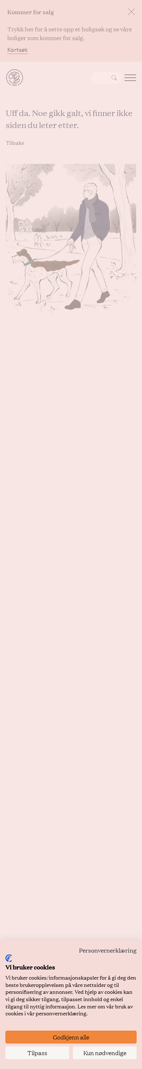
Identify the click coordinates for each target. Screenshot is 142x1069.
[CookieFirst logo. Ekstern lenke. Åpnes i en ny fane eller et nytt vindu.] (8, 958)
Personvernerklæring (108, 950)
